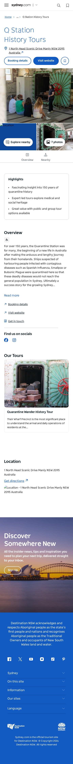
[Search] (59, 6)
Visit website (46, 60)
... (17, 17)
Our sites (13, 698)
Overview (27, 160)
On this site (15, 681)
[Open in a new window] (36, 384)
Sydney (12, 673)
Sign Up (13, 570)
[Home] (21, 5)
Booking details (18, 60)
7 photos (57, 142)
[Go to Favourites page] (67, 5)
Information (16, 690)
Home (8, 17)
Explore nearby (20, 142)
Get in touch (16, 321)
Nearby (45, 160)
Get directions (14, 481)
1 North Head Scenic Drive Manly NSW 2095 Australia (37, 50)
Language (14, 708)
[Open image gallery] (36, 95)
